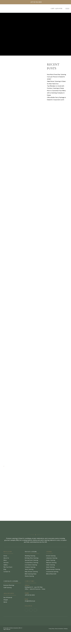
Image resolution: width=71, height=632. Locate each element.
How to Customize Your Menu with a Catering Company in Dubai (56, 93)
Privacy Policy (51, 628)
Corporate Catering (11, 581)
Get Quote (57, 8)
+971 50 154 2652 (36, 2)
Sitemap (65, 628)
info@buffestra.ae (30, 601)
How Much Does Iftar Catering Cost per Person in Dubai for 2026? (56, 77)
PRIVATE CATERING (31, 551)
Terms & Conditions (59, 628)
